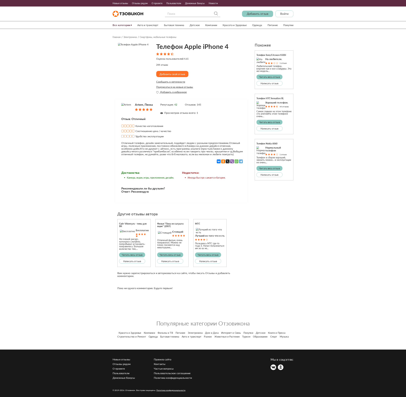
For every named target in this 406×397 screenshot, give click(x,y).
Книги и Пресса (276, 332)
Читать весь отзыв (132, 254)
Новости (213, 3)
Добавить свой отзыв (172, 74)
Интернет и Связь (231, 332)
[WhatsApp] (236, 161)
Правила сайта (162, 359)
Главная (117, 37)
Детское (195, 24)
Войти (284, 13)
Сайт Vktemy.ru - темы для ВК (133, 224)
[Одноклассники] (223, 161)
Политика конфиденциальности (173, 377)
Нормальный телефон (273, 149)
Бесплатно (142, 230)
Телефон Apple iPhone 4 (192, 46)
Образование (260, 336)
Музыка (284, 336)
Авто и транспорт (147, 24)
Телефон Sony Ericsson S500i (271, 55)
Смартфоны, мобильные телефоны (158, 37)
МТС (197, 223)
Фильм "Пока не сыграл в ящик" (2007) (170, 224)
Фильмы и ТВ (165, 332)
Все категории (121, 24)
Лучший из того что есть (210, 235)
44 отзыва (284, 107)
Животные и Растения (227, 336)
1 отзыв (283, 63)
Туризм (246, 336)
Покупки (288, 24)
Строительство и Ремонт (131, 336)
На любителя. (273, 59)
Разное (208, 336)
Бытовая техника (174, 24)
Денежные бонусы (195, 3)
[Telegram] (241, 161)
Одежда (257, 24)
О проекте (157, 3)
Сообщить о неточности (170, 81)
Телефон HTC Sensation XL (270, 98)
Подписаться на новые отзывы (174, 87)
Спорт (273, 336)
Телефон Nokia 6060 (266, 143)
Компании (211, 24)
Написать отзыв (132, 261)
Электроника (130, 37)
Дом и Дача (212, 332)
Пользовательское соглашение (172, 373)
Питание (273, 24)
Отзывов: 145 (193, 104)
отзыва (162, 64)
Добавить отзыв (257, 13)
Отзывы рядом (140, 3)
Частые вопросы (164, 368)
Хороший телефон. (276, 102)
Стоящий (177, 231)
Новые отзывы (120, 3)
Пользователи (173, 3)
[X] (227, 161)
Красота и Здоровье (235, 24)
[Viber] (232, 161)
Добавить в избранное (173, 92)
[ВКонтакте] (219, 161)
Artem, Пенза (144, 104)
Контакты (159, 363)
